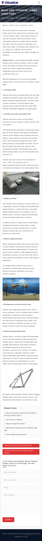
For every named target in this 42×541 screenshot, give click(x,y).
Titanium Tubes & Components (18, 25)
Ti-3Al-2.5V (9, 49)
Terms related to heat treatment (16, 434)
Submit (8, 520)
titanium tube (7, 82)
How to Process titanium (14, 419)
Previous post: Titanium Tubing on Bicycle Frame (17, 445)
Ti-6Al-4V (17, 49)
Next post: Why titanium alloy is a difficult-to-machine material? (18, 451)
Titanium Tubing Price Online (15, 423)
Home (6, 25)
